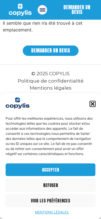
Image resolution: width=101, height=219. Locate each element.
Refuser (50, 185)
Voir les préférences (50, 200)
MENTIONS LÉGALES (52, 212)
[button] (92, 104)
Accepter (50, 169)
